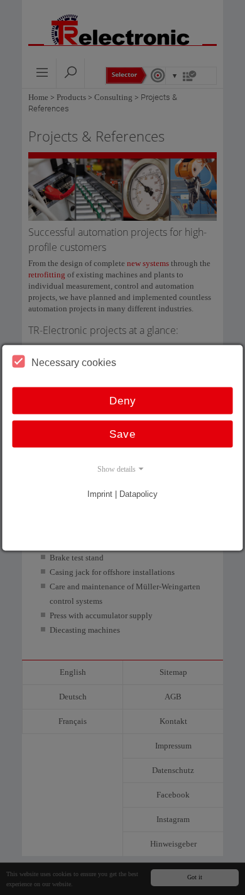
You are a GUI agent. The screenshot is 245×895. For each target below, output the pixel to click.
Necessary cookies (73, 362)
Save (122, 434)
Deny (122, 400)
